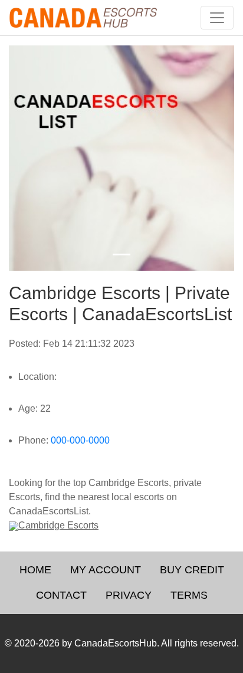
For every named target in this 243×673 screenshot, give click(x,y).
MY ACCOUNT (105, 570)
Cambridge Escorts (58, 525)
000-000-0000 (80, 440)
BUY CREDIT (192, 570)
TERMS (189, 595)
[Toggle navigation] (217, 17)
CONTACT (61, 595)
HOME (35, 570)
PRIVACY (129, 595)
